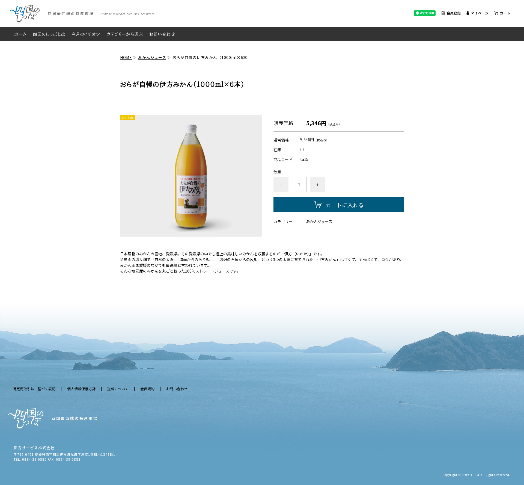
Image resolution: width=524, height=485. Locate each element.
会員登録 (453, 13)
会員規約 (147, 388)
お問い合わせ (162, 34)
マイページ (480, 13)
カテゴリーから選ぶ (124, 34)
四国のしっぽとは (49, 34)
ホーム (20, 34)
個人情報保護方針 (81, 388)
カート (505, 13)
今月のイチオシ (86, 34)
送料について (118, 388)
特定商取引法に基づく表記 (34, 388)
